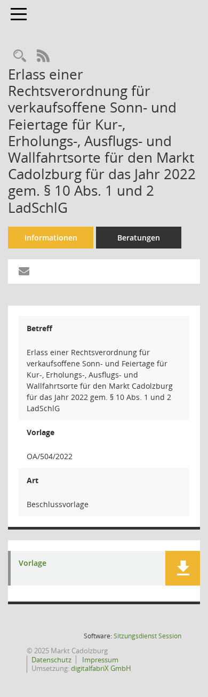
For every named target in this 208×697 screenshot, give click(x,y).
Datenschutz (51, 659)
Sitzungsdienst (147, 635)
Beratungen (138, 238)
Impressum (99, 659)
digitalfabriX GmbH (101, 668)
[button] (182, 568)
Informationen (51, 238)
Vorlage (32, 563)
